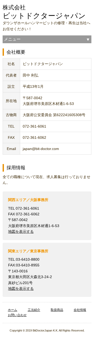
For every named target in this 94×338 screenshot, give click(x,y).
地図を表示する (21, 231)
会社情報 (80, 310)
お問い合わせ (17, 315)
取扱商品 (57, 310)
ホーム (12, 310)
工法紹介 (34, 310)
